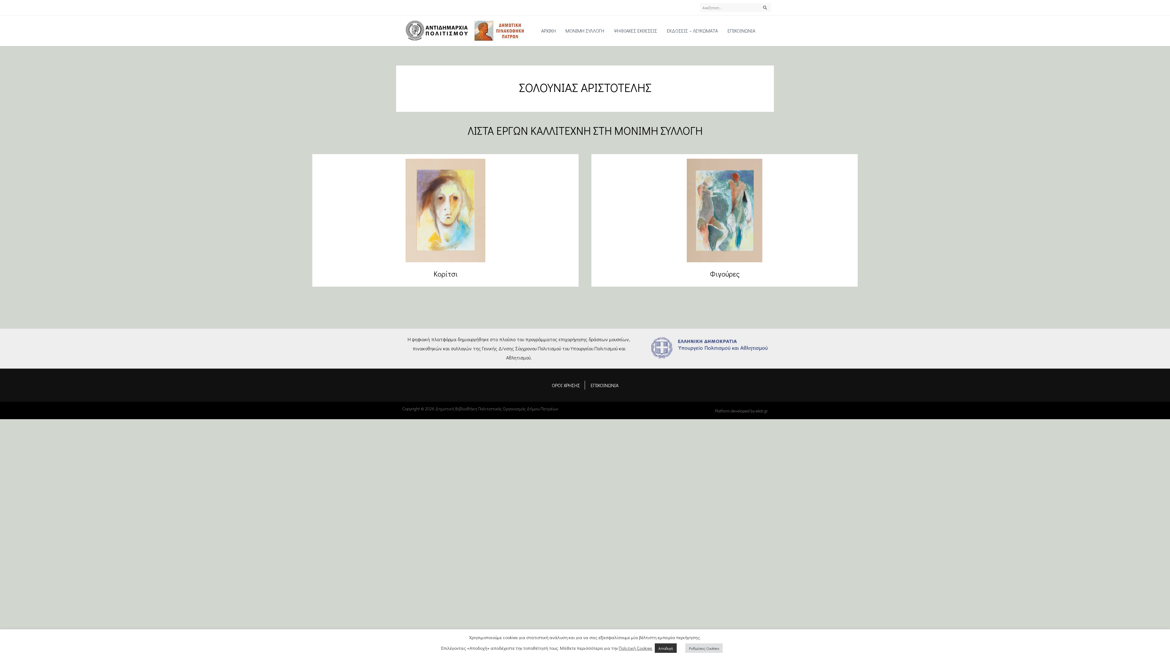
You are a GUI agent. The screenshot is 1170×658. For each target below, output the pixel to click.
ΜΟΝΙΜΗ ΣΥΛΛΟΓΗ (585, 30)
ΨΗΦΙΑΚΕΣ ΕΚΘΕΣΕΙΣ (635, 30)
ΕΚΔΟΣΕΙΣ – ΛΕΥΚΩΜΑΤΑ (692, 30)
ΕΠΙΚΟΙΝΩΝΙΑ (741, 30)
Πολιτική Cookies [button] (635, 648)
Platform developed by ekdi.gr (741, 411)
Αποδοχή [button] (665, 648)
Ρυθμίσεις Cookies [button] (704, 648)
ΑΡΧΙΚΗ (548, 30)
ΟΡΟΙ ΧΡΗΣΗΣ (566, 385)
